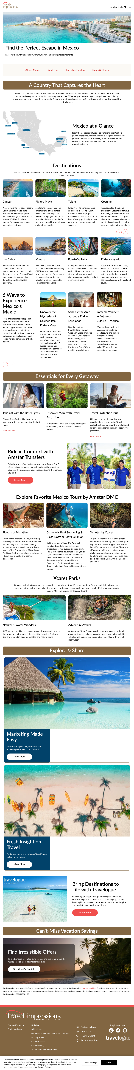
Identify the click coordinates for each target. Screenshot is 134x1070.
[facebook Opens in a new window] (118, 1030)
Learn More (95, 436)
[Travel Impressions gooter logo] (33, 1015)
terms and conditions (89, 988)
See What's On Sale (24, 969)
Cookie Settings (90, 1063)
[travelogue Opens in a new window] (118, 1038)
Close (109, 1063)
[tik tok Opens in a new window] (111, 1030)
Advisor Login (116, 7)
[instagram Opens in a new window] (125, 1030)
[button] (119, 231)
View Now (19, 756)
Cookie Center (38, 1042)
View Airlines (9, 431)
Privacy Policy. (44, 1067)
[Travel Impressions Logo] (10, 5)
